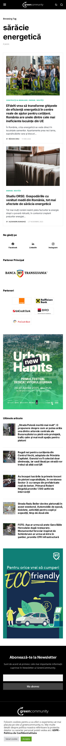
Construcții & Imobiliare (17, 100)
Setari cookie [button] (11, 739)
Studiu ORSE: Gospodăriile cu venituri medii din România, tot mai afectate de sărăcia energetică (31, 200)
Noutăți (40, 100)
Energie (32, 100)
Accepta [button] (26, 739)
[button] (4, 4)
